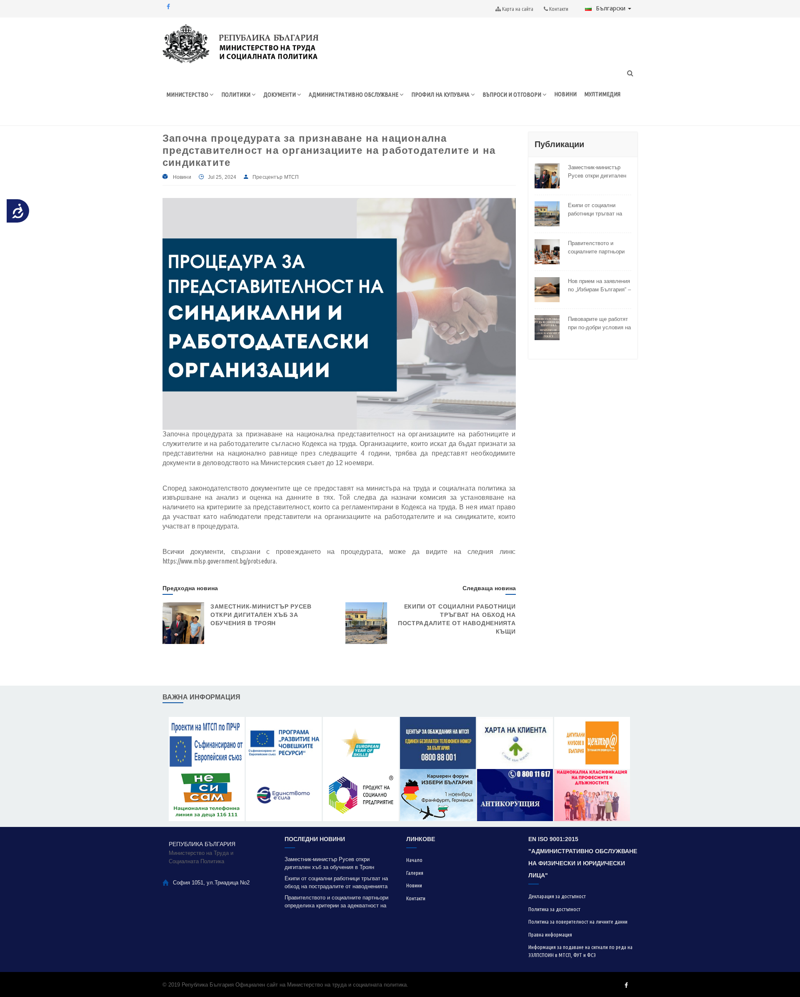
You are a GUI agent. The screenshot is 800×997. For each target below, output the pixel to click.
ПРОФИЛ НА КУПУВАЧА (441, 94)
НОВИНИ (565, 94)
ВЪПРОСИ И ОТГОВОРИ (512, 94)
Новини (182, 177)
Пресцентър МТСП (275, 177)
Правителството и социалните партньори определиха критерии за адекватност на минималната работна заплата (598, 247)
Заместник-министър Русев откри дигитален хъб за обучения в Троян (261, 614)
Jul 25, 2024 (222, 177)
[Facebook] (168, 7)
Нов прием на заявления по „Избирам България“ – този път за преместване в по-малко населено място (599, 285)
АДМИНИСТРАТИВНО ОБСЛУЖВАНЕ (354, 94)
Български (611, 8)
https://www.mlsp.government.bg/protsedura (218, 561)
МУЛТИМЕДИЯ (602, 94)
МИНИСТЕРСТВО (188, 94)
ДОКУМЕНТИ (280, 94)
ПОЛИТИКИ (236, 94)
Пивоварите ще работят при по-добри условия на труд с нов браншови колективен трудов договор (599, 323)
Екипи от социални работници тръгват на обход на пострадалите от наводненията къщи (597, 209)
